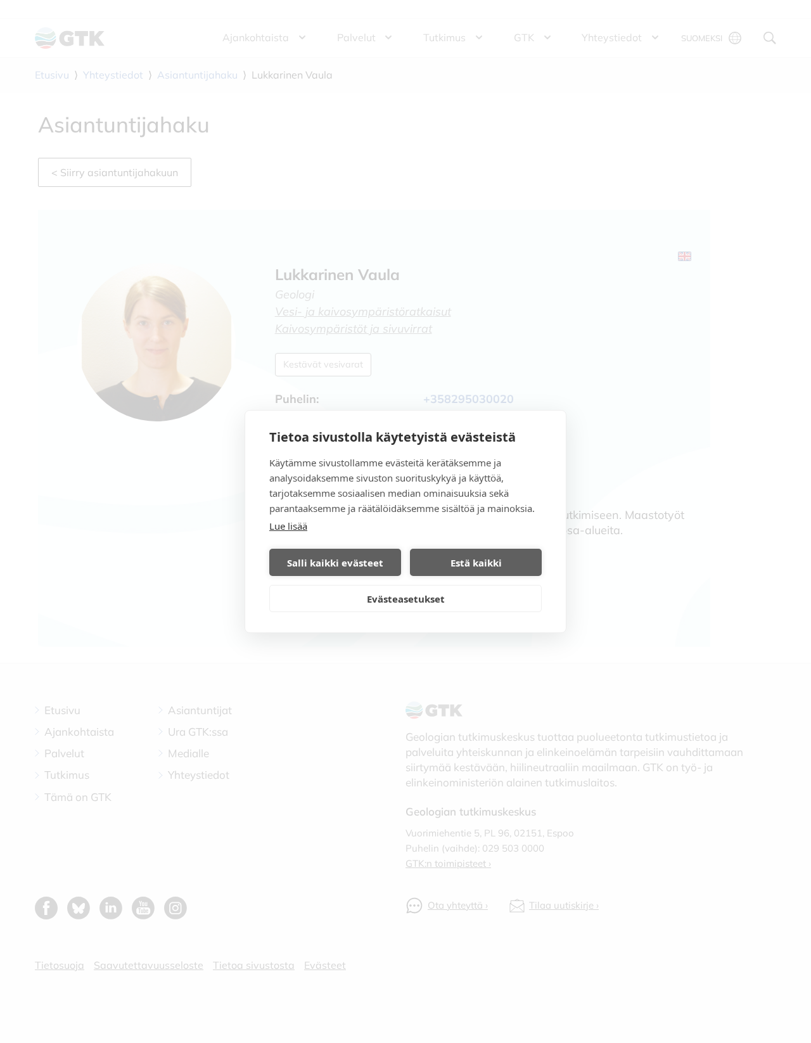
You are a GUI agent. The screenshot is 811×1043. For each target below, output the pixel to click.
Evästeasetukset (406, 598)
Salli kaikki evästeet (335, 562)
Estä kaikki (476, 562)
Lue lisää (288, 526)
